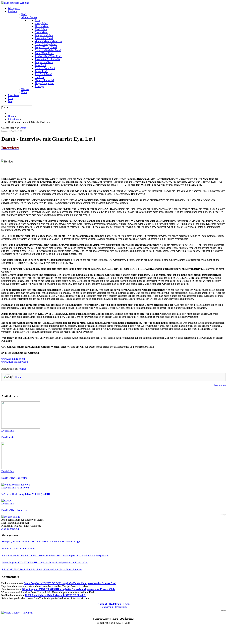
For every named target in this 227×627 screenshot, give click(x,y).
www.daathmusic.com (13, 358)
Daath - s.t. (7, 437)
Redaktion (115, 604)
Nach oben (220, 385)
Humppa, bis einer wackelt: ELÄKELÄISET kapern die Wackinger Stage (41, 541)
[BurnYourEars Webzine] (15, 2)
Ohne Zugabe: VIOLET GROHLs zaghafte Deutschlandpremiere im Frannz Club (45, 562)
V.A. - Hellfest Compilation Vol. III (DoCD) (25, 494)
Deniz (23, 127)
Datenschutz (106, 607)
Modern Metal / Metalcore (15, 487)
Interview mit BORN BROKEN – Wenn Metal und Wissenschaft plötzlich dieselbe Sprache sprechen (55, 555)
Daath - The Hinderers (14, 510)
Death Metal (7, 430)
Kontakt (102, 604)
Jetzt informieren (10, 528)
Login (126, 604)
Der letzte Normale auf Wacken (18, 548)
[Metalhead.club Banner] (10, 516)
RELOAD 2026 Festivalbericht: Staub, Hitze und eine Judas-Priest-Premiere (42, 569)
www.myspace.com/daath (14, 361)
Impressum (121, 607)
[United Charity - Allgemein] (17, 612)
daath (23, 368)
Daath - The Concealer (14, 477)
